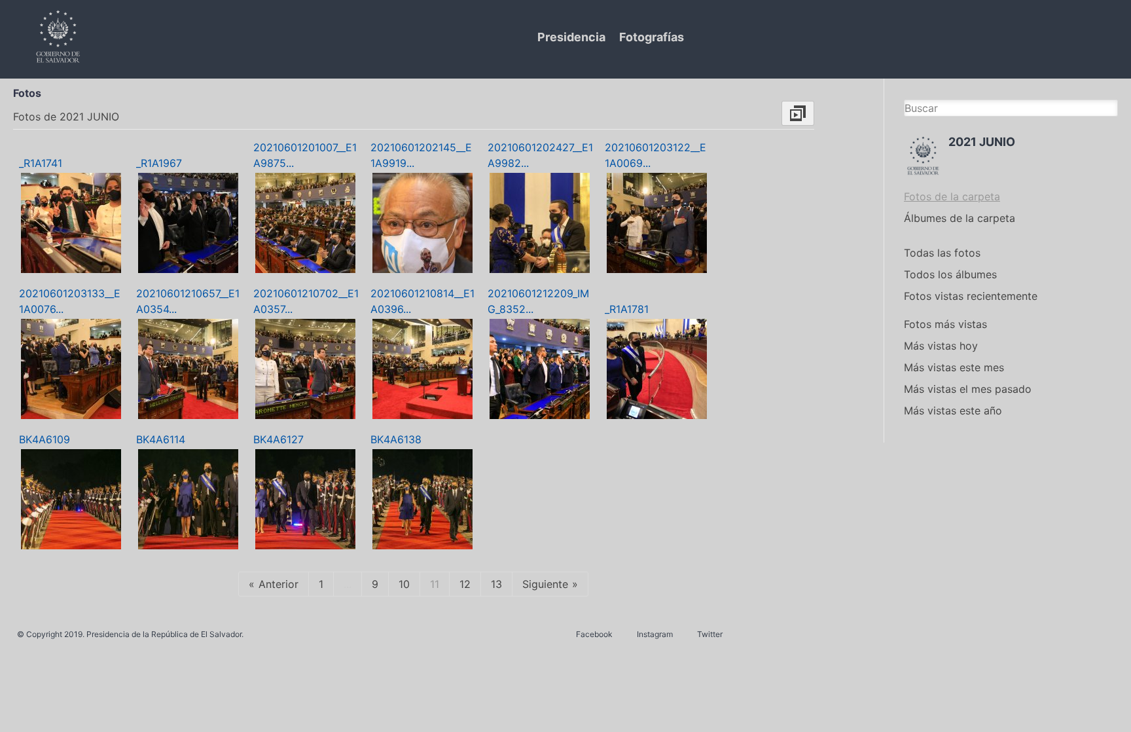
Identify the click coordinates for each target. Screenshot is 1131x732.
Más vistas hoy (941, 345)
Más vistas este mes (954, 367)
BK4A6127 (278, 439)
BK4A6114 (160, 439)
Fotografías (651, 37)
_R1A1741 (40, 163)
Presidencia (571, 37)
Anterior (278, 584)
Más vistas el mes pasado (968, 388)
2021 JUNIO (981, 142)
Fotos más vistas (945, 324)
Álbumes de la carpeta (959, 218)
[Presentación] (797, 113)
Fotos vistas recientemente (970, 295)
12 (465, 584)
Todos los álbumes (950, 274)
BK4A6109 (44, 439)
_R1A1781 (627, 309)
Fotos (27, 93)
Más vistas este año (953, 410)
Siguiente (545, 584)
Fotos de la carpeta (952, 196)
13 (496, 584)
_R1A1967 (159, 163)
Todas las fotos (942, 252)
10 (404, 584)
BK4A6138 (396, 439)
